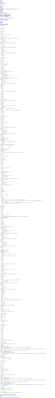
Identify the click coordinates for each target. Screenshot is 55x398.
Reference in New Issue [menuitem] (3, 394)
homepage (1, 12)
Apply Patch (9, 15)
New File (2, 15)
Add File (5, 15)
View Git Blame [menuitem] (9, 394)
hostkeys (5, 397)
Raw (1, 24)
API (3, 397)
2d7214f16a (5, 16)
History (8, 24)
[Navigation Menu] (1, 1)
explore (1, 2)
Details (1, 18)
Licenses (1, 397)
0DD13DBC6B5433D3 (16, 397)
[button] (1, 6)
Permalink (3, 24)
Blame (6, 24)
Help (3, 2)
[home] (1, 0)
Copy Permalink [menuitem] (13, 394)
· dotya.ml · (9, 397)
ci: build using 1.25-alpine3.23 (4, 19)
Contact (12, 397)
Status (7, 397)
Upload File (5, 15)
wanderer (2, 16)
